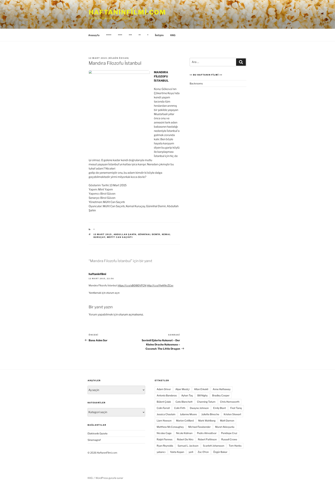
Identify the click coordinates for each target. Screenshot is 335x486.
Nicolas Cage (164, 433)
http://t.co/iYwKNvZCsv (160, 285)
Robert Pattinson (207, 439)
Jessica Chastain (166, 414)
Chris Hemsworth (229, 401)
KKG (172, 35)
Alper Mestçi (182, 389)
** (140, 35)
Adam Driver (164, 389)
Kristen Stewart (232, 414)
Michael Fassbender (199, 426)
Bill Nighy (202, 395)
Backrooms (196, 83)
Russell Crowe (229, 439)
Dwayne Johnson (199, 407)
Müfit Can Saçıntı (120, 237)
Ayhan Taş (187, 395)
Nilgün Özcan (118, 58)
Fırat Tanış (236, 407)
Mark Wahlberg (206, 420)
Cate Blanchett (184, 401)
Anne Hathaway (221, 389)
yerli (191, 451)
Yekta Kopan (177, 451)
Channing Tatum (206, 401)
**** (120, 35)
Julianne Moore (188, 414)
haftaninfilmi (97, 274)
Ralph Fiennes (164, 439)
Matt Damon (227, 420)
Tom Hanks (235, 445)
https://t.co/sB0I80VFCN (132, 285)
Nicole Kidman (184, 433)
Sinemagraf (94, 439)
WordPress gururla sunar (109, 477)
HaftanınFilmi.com (127, 12)
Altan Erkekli (201, 389)
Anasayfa (93, 35)
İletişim (159, 35)
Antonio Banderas (167, 395)
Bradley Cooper (220, 395)
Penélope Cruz (229, 433)
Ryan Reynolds (165, 445)
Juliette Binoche (210, 414)
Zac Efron (203, 451)
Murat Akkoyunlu (224, 426)
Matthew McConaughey (170, 426)
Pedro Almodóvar (207, 433)
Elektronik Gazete (97, 433)
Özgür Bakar (220, 451)
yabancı (161, 451)
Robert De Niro (185, 439)
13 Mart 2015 (103, 234)
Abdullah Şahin (125, 234)
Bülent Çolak (164, 401)
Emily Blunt (219, 407)
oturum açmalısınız (130, 314)
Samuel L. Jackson (188, 445)
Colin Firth (179, 407)
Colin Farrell (163, 407)
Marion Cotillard (185, 420)
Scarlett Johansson (213, 445)
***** (108, 35)
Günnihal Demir (149, 234)
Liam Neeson (164, 420)
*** (130, 35)
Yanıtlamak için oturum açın (104, 292)
